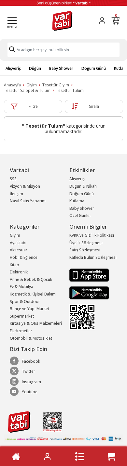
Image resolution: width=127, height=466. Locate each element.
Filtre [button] (33, 106)
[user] (102, 21)
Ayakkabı (18, 243)
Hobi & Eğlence (23, 257)
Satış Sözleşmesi (84, 250)
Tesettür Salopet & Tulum (27, 90)
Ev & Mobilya (21, 286)
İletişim (16, 193)
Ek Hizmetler (21, 331)
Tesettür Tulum (70, 90)
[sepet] (111, 456)
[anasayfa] (16, 456)
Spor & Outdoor (25, 301)
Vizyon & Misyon (25, 186)
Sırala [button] (94, 106)
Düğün (35, 68)
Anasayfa (12, 85)
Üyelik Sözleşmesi (86, 243)
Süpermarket (22, 316)
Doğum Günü (93, 68)
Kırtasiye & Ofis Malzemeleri (36, 323)
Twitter (28, 371)
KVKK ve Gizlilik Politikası (91, 235)
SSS (13, 179)
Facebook (31, 361)
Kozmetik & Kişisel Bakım (33, 294)
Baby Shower (61, 68)
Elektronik (19, 272)
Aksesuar (18, 250)
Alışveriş (13, 68)
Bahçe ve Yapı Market (29, 308)
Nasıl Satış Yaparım (28, 201)
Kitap (14, 265)
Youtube (29, 392)
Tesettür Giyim (55, 85)
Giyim (31, 85)
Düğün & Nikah (83, 186)
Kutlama (76, 201)
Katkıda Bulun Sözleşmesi (93, 257)
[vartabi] (62, 20)
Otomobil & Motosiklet (31, 338)
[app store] (89, 274)
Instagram (31, 381)
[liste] (79, 456)
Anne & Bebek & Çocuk (31, 279)
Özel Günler (80, 215)
